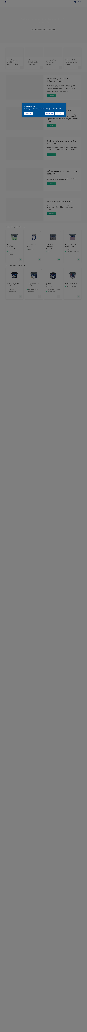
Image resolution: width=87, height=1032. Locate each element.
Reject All (59, 113)
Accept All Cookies (49, 113)
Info (49, 109)
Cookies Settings (28, 113)
